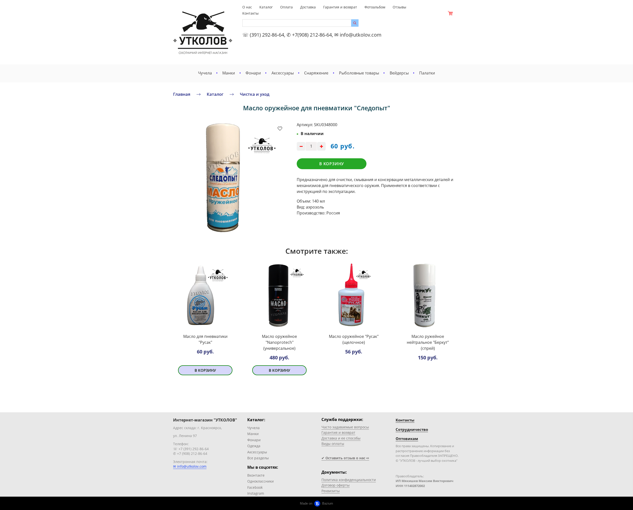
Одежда (253, 445)
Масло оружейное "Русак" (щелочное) (354, 339)
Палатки (427, 73)
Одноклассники (260, 481)
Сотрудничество (412, 429)
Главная (181, 94)
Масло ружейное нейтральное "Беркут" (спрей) (428, 342)
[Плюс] (321, 146)
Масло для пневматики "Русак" (205, 339)
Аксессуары (282, 73)
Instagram (255, 493)
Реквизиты (330, 490)
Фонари (253, 73)
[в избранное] (279, 128)
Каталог (266, 7)
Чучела (205, 73)
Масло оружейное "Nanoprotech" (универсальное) (279, 342)
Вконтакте (256, 475)
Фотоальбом (374, 7)
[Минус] (301, 146)
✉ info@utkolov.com (189, 466)
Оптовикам (407, 438)
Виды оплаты (332, 443)
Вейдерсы (399, 73)
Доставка (308, 7)
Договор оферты (335, 485)
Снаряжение (316, 73)
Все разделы (258, 458)
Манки (228, 73)
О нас (247, 7)
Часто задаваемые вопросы (345, 427)
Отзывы (399, 7)
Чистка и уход (255, 94)
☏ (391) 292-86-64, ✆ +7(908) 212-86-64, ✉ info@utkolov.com (312, 34)
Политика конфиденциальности (348, 479)
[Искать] (355, 23)
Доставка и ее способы (341, 438)
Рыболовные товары (359, 73)
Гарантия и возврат (340, 7)
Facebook (255, 487)
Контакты (250, 13)
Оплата (286, 7)
